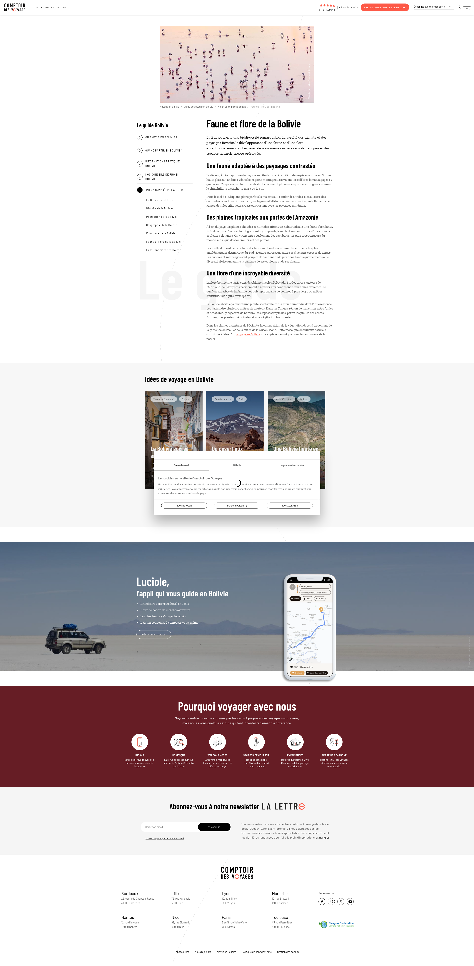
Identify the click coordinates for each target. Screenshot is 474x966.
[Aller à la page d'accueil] (17, 7)
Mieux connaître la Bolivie (232, 106)
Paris (226, 917)
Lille (175, 893)
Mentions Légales (226, 951)
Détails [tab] (237, 465)
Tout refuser (184, 505)
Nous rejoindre (203, 951)
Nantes (127, 917)
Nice (175, 917)
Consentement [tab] (181, 465)
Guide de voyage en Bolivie (198, 106)
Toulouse (280, 917)
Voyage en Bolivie (169, 106)
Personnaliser (235, 505)
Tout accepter (290, 505)
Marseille (280, 893)
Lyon (226, 893)
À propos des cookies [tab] (292, 465)
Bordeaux (129, 893)
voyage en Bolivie (248, 334)
